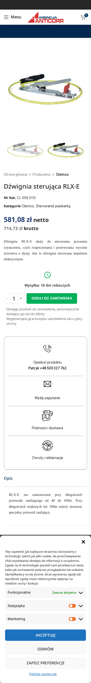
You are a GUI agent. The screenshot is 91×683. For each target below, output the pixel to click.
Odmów (45, 648)
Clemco (62, 174)
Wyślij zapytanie (47, 398)
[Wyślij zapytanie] (47, 384)
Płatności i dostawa (47, 428)
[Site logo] (45, 17)
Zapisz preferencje (46, 662)
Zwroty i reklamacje (47, 458)
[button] (83, 541)
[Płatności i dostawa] (47, 415)
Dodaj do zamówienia (52, 298)
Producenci (42, 174)
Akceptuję (46, 635)
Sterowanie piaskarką (53, 206)
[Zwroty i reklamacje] (47, 445)
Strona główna (15, 174)
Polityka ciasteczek (43, 674)
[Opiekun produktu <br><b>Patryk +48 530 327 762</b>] (47, 349)
